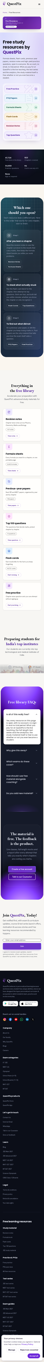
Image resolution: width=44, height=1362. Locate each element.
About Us (6, 1033)
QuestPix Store (8, 1101)
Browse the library (10, 26)
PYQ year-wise (8, 1267)
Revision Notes (14, 262)
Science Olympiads (9, 1173)
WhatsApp (6, 1126)
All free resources (9, 1271)
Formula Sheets (14, 267)
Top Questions (28, 306)
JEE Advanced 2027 (9, 1156)
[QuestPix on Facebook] (10, 1019)
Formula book (7, 1237)
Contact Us (7, 1117)
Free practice (7, 1263)
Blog (4, 1147)
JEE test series (8, 1284)
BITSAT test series (9, 1297)
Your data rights (8, 1203)
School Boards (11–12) (10, 1080)
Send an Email (7, 1122)
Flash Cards (13, 306)
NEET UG (6, 1067)
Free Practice (27, 344)
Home (5, 12)
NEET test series (9, 1288)
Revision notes (8, 1233)
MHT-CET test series (10, 1292)
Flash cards (7, 1242)
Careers (6, 1050)
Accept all (34, 1356)
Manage (11, 1350)
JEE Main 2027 (8, 1152)
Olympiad (6, 1071)
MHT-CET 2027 (8, 1165)
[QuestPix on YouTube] (16, 1019)
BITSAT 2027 (7, 1169)
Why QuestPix (8, 1042)
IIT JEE (5, 1063)
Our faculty (7, 1037)
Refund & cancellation (10, 1199)
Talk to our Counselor (22, 876)
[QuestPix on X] (33, 1019)
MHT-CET (6, 1084)
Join (22, 946)
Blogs (5, 1046)
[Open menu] (39, 4)
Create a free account (22, 869)
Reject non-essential (29, 1350)
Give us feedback (9, 1135)
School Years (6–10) (9, 1076)
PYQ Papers (12, 344)
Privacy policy (7, 1194)
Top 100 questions (9, 1246)
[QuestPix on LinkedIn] (27, 1019)
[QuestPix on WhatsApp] (21, 1019)
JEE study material (9, 1250)
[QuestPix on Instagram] (5, 1019)
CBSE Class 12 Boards (10, 1178)
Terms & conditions (10, 1190)
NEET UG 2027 (8, 1160)
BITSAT (5, 1089)
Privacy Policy (27, 1344)
